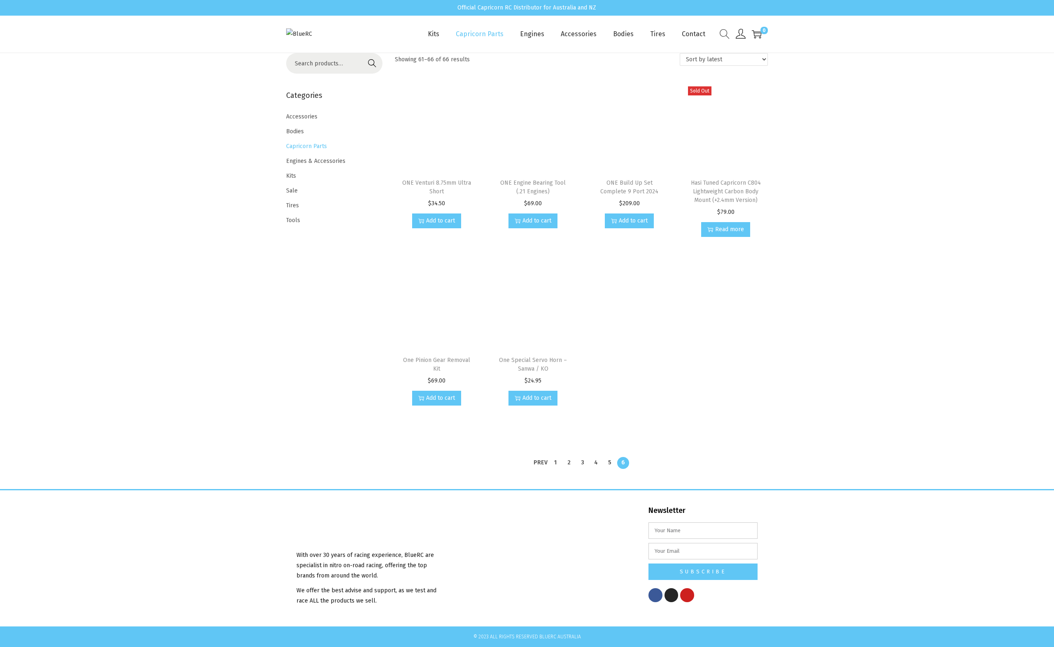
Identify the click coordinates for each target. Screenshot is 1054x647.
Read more (729, 229)
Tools (293, 220)
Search (372, 63)
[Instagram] (672, 595)
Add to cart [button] (440, 220)
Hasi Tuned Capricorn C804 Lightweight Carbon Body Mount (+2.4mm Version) (726, 191)
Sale (292, 190)
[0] (757, 34)
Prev (541, 462)
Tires (292, 205)
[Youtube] (687, 595)
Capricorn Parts (306, 146)
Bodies (295, 131)
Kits (291, 175)
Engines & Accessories (315, 161)
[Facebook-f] (655, 595)
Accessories (301, 116)
